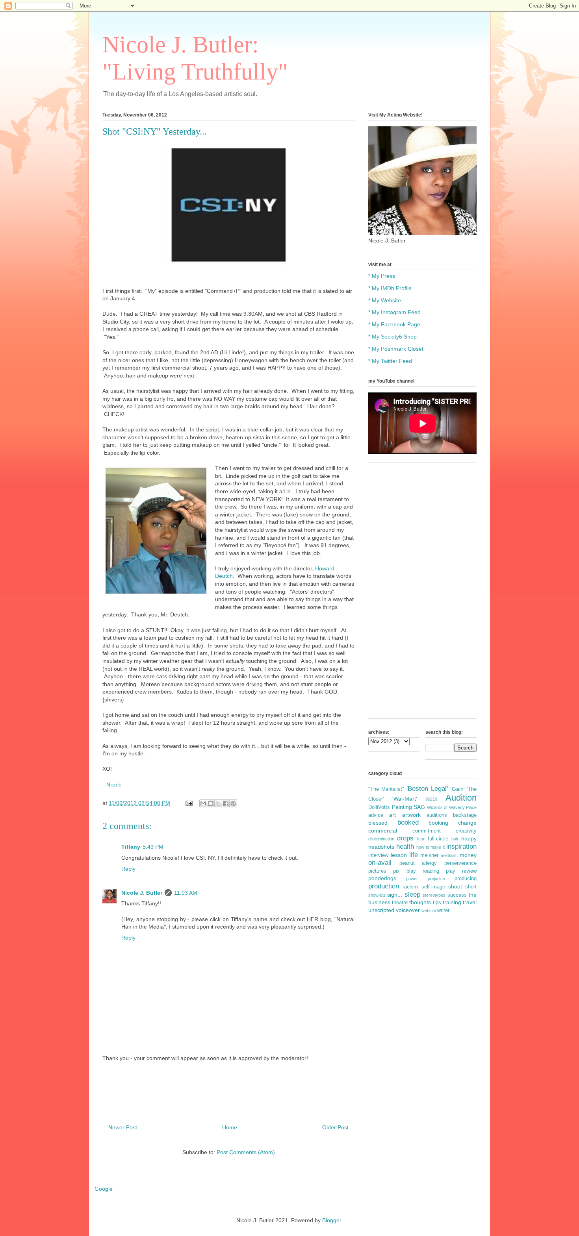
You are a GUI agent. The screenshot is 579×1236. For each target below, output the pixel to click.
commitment (426, 831)
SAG (419, 807)
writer (443, 910)
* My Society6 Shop (392, 336)
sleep (412, 894)
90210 (431, 799)
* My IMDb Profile (390, 288)
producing (466, 878)
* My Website (384, 300)
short (471, 887)
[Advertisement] (422, 594)
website (428, 910)
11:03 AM (185, 893)
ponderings (382, 878)
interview (378, 855)
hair (454, 838)
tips (437, 902)
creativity (466, 831)
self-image (433, 887)
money (468, 855)
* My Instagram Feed (394, 312)
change (467, 823)
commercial (382, 830)
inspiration (461, 846)
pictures (377, 871)
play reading (422, 871)
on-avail (380, 862)
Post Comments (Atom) (246, 1152)
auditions (437, 815)
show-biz (377, 895)
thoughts (420, 902)
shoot (455, 886)
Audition (461, 798)
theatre (400, 902)
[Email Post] (188, 803)
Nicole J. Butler (141, 893)
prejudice (436, 878)
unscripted (381, 910)
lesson (399, 855)
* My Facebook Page (394, 324)
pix (396, 871)
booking (438, 823)
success (457, 895)
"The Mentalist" (386, 789)
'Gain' (458, 789)
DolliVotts (379, 807)
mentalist (449, 855)
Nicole (114, 784)
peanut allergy (418, 863)
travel (470, 902)
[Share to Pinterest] (233, 803)
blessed (378, 823)
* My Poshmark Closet (395, 349)
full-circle (438, 839)
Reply (128, 869)
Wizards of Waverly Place (452, 807)
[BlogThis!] (211, 803)
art (392, 815)
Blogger (331, 1220)
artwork (411, 815)
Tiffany (130, 847)
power (412, 878)
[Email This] (203, 803)
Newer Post (122, 1127)
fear (421, 838)
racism (410, 887)
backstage (465, 815)
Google (104, 1189)
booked (408, 822)
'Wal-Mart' (404, 799)
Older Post (335, 1127)
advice (375, 815)
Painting (402, 807)
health (405, 846)
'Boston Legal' (427, 788)
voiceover (408, 910)
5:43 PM (153, 847)
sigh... (394, 895)
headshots (381, 847)
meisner (429, 855)
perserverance (460, 863)
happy (469, 838)
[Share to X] (218, 803)
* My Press (381, 276)
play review (461, 871)
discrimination (381, 838)
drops (405, 838)
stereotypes (434, 895)
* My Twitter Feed (390, 361)
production (383, 886)
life (413, 855)
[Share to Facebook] (226, 803)
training (452, 902)
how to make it (430, 847)
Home (229, 1127)
